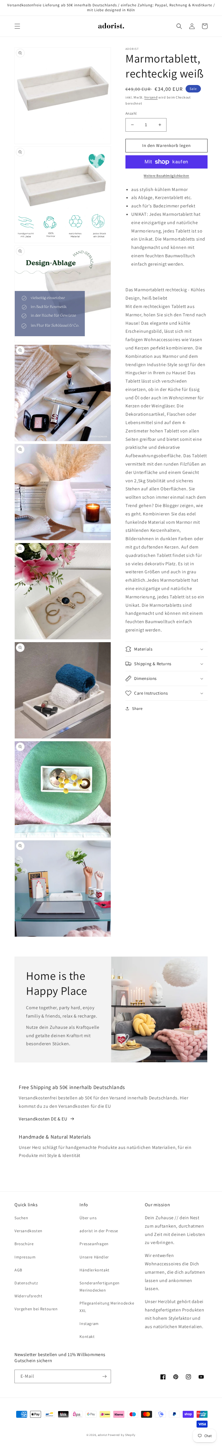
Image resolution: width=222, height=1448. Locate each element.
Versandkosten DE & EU (43, 1119)
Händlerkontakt (94, 1270)
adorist (102, 1435)
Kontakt (87, 1336)
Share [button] (137, 708)
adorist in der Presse (98, 1230)
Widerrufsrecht (28, 1295)
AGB (18, 1270)
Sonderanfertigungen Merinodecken (99, 1286)
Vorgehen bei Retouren (36, 1308)
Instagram (89, 1323)
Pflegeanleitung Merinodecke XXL (106, 1306)
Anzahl (130, 113)
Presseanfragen (93, 1243)
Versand (151, 97)
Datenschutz (26, 1283)
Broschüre (24, 1243)
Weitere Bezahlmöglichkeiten (166, 175)
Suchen (21, 1217)
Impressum (25, 1257)
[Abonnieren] (104, 1376)
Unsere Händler (94, 1257)
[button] (17, 26)
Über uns (88, 1217)
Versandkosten (28, 1230)
